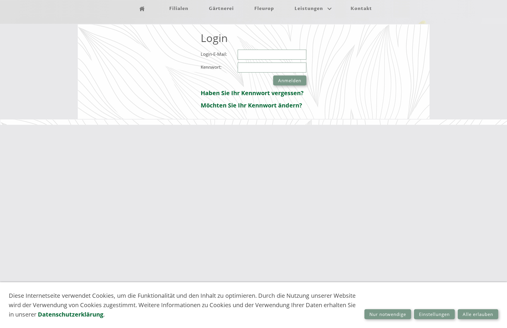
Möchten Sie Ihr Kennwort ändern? (251, 105)
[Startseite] (142, 9)
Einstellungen (434, 314)
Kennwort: (211, 67)
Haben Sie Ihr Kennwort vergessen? (252, 93)
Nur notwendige (387, 314)
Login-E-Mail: (214, 54)
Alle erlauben (478, 314)
